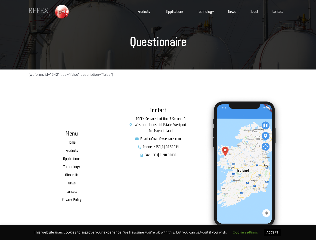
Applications (174, 11)
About (254, 11)
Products (143, 11)
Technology (205, 11)
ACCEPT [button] (272, 232)
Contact (277, 11)
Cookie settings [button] (245, 232)
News (232, 11)
